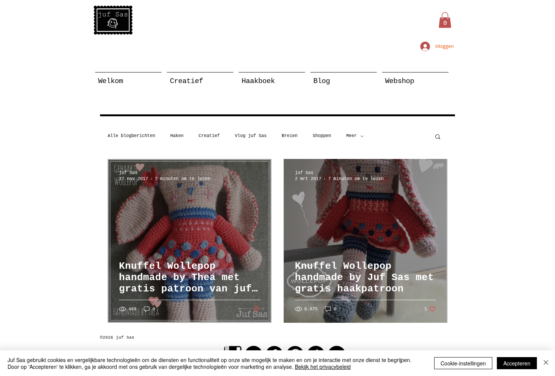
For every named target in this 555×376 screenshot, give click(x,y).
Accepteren (516, 363)
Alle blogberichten (131, 136)
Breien (290, 136)
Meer (351, 136)
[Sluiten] (545, 363)
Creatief (209, 136)
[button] (445, 20)
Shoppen (322, 136)
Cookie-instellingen (463, 363)
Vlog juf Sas (251, 136)
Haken (176, 136)
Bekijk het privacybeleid (323, 366)
